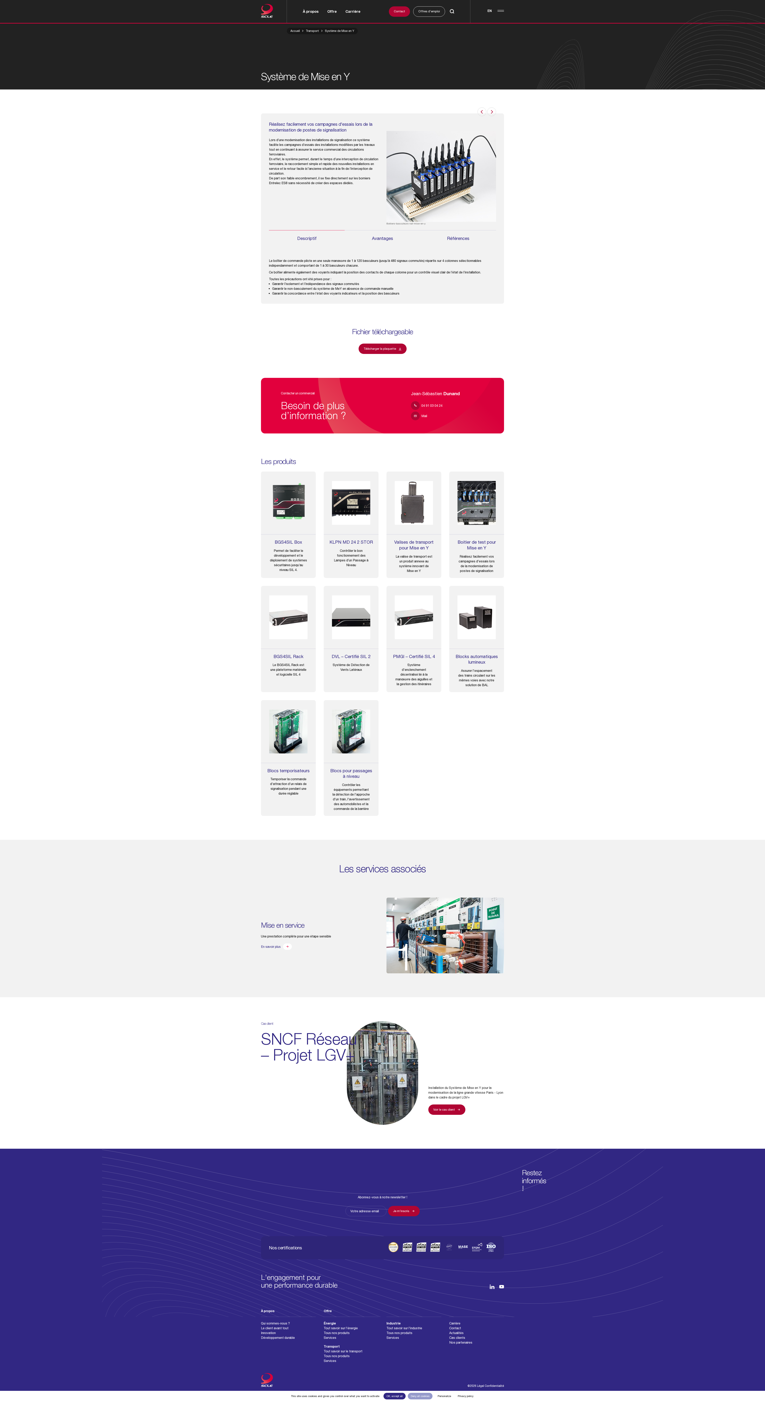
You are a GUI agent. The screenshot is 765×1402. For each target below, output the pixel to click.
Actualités (456, 1333)
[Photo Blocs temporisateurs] (288, 731)
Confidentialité (494, 1385)
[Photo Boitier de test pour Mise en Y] (476, 503)
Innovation (268, 1333)
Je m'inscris (401, 1211)
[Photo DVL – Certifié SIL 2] (351, 617)
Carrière (352, 11)
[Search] (452, 12)
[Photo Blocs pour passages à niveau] (351, 731)
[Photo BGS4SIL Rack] (288, 617)
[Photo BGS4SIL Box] (288, 503)
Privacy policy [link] (465, 1396)
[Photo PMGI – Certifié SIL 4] (413, 617)
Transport (312, 30)
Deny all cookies (420, 1396)
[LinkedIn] (492, 1287)
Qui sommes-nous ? (275, 1323)
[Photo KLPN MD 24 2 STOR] (351, 503)
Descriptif (307, 238)
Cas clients (457, 1337)
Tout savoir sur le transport (343, 1351)
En (489, 11)
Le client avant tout (274, 1328)
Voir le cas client (444, 1109)
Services (330, 1337)
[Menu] (500, 11)
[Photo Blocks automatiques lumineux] (476, 617)
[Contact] (751, 1388)
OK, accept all (394, 1396)
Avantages (382, 238)
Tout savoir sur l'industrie (404, 1328)
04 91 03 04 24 (431, 405)
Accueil (295, 30)
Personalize (444, 1396)
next (491, 111)
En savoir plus (271, 946)
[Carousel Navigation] (441, 111)
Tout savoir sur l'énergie (341, 1328)
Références (458, 238)
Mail (424, 416)
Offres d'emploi (429, 11)
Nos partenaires (460, 1342)
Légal (480, 1385)
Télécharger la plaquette (380, 348)
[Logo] (274, 11)
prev (482, 111)
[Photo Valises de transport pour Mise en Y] (413, 503)
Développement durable (278, 1337)
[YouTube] (501, 1286)
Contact (399, 11)
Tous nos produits (337, 1333)
